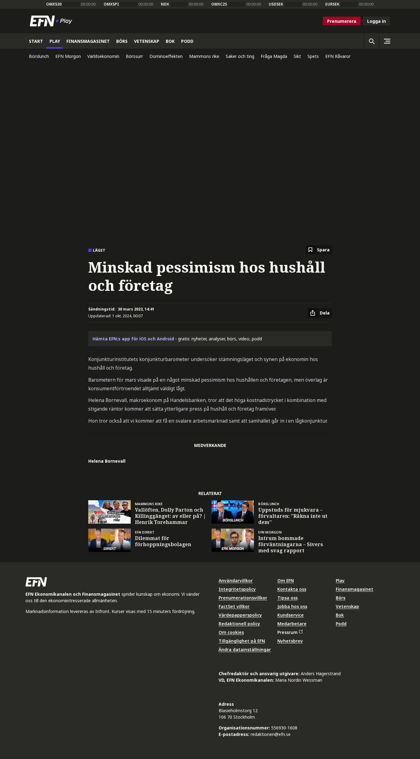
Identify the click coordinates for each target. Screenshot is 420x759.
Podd (341, 624)
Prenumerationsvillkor (243, 598)
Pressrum (287, 632)
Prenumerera (341, 21)
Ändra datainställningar (245, 649)
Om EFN (285, 580)
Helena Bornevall (106, 461)
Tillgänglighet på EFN (242, 641)
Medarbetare (292, 624)
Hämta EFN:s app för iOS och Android (133, 339)
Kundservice (290, 615)
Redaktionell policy (239, 624)
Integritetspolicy (237, 589)
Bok (340, 615)
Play (340, 580)
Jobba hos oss (292, 606)
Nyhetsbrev (290, 641)
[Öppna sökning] (371, 41)
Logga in (376, 21)
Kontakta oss (291, 589)
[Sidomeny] (386, 41)
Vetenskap (347, 606)
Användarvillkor (236, 580)
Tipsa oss (287, 598)
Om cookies (231, 632)
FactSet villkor (234, 606)
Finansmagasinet (354, 589)
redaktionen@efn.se (271, 734)
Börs (340, 598)
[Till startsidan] (52, 21)
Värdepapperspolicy (240, 615)
